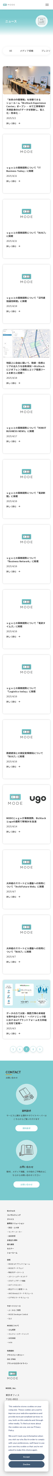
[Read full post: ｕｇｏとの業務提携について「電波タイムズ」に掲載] (26, 603)
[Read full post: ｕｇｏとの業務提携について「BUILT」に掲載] (26, 213)
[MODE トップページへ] (9, 5)
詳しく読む (12, 123)
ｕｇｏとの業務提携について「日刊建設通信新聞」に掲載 (25, 299)
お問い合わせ (26, 1185)
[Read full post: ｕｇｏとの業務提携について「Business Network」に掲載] (26, 538)
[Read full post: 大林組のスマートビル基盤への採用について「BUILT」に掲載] (26, 928)
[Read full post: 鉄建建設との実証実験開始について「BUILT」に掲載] (26, 733)
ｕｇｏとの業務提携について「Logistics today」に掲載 (21, 689)
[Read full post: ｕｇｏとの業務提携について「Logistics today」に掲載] (26, 668)
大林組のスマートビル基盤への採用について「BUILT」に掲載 (25, 950)
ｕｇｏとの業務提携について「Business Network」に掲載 (22, 559)
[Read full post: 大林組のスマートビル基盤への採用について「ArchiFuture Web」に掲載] (26, 863)
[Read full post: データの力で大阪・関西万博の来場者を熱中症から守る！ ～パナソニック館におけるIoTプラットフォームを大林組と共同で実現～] (26, 993)
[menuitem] (11, 1211)
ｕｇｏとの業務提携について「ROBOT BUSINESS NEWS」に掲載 (26, 429)
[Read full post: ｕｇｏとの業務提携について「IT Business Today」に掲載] (26, 148)
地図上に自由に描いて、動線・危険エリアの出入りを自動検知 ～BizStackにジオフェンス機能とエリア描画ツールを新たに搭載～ (25, 368)
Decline (26, 1464)
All (10, 50)
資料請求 (26, 1129)
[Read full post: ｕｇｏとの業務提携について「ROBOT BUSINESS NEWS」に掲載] (26, 408)
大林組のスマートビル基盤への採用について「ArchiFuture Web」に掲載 (25, 884)
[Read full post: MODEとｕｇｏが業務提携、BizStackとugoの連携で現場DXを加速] (26, 798)
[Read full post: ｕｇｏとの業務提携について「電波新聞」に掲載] (26, 473)
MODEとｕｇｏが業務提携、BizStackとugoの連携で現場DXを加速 (26, 819)
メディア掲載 (26, 50)
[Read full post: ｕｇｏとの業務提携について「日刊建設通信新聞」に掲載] (26, 278)
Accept (26, 1457)
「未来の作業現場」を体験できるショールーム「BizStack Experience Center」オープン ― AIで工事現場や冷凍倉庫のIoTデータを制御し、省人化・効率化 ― (26, 106)
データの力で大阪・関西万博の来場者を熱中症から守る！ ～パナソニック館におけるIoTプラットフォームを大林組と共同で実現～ (26, 1018)
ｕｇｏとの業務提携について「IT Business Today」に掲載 (23, 169)
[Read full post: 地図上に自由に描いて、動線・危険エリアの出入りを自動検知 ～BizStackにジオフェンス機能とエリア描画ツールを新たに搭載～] (26, 343)
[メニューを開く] (46, 5)
